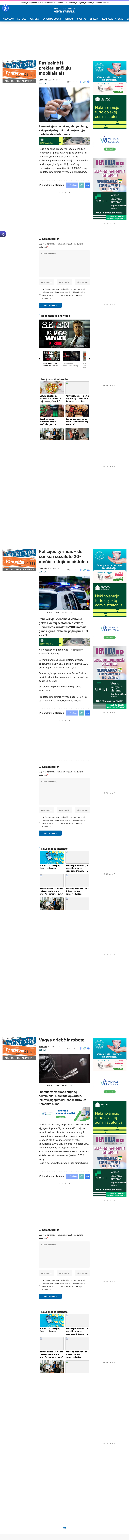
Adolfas (72, 3)
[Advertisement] (70, 212)
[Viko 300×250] (109, 143)
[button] (84, 82)
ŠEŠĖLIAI (43, 83)
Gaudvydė (97, 3)
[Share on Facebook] (80, 82)
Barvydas (80, 3)
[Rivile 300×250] (109, 206)
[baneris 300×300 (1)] (109, 111)
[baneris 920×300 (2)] (64, 141)
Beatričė (88, 3)
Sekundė (43, 80)
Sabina (106, 3)
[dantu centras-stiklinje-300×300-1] (109, 77)
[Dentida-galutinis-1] (109, 174)
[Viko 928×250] (64, 1113)
